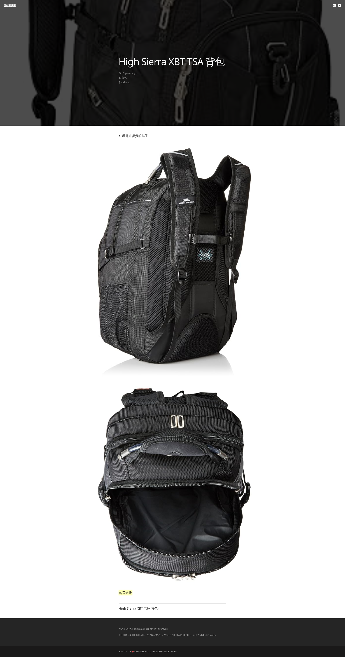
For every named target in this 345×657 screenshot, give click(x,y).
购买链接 (125, 593)
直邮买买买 (10, 5)
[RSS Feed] (334, 5)
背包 (124, 77)
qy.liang (125, 82)
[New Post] (339, 5)
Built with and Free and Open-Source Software (147, 651)
